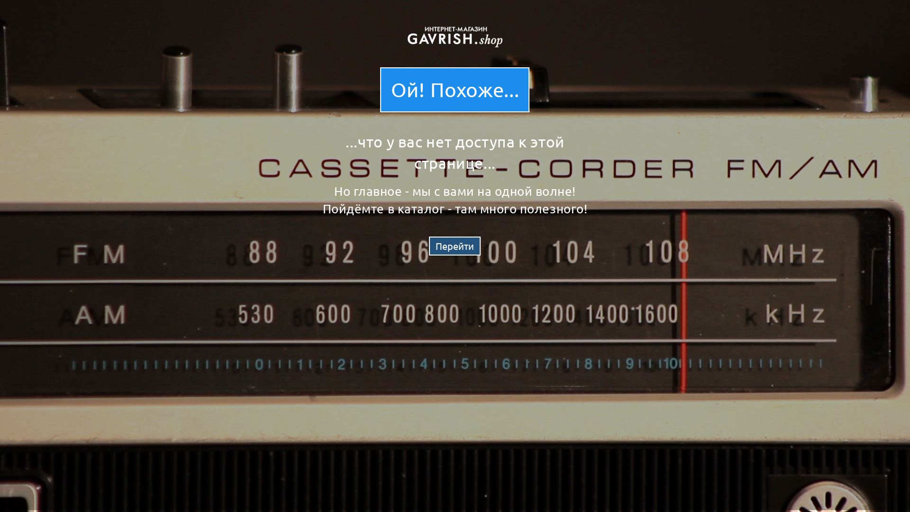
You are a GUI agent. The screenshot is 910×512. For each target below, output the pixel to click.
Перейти (455, 246)
